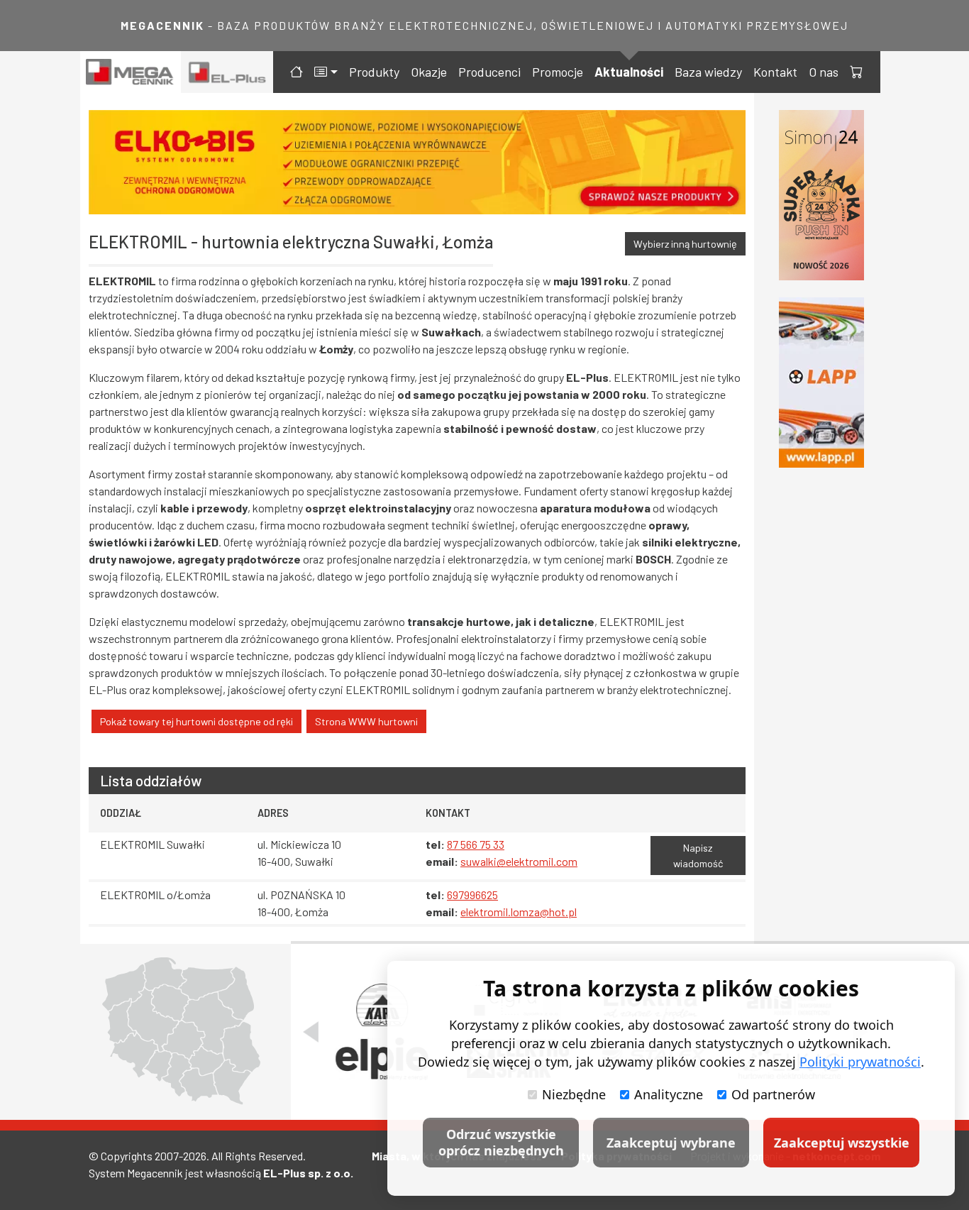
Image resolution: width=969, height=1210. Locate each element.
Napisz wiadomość (698, 855)
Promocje (557, 71)
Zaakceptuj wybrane (671, 1142)
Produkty (374, 71)
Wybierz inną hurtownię (685, 244)
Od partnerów (773, 1094)
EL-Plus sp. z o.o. (308, 1172)
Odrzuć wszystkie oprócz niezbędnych (501, 1142)
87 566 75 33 (475, 844)
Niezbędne (574, 1094)
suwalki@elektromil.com (518, 861)
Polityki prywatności (860, 1061)
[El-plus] (227, 72)
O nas (823, 71)
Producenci (489, 71)
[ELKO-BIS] (417, 162)
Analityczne (668, 1094)
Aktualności (628, 71)
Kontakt (775, 71)
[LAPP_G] (821, 382)
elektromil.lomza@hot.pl (518, 911)
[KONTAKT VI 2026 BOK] (821, 195)
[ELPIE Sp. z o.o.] (381, 1059)
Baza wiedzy (708, 71)
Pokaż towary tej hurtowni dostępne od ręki (196, 721)
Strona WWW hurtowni (366, 721)
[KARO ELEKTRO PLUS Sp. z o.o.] (382, 1005)
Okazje (429, 71)
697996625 (472, 894)
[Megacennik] (130, 72)
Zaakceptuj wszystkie (841, 1142)
